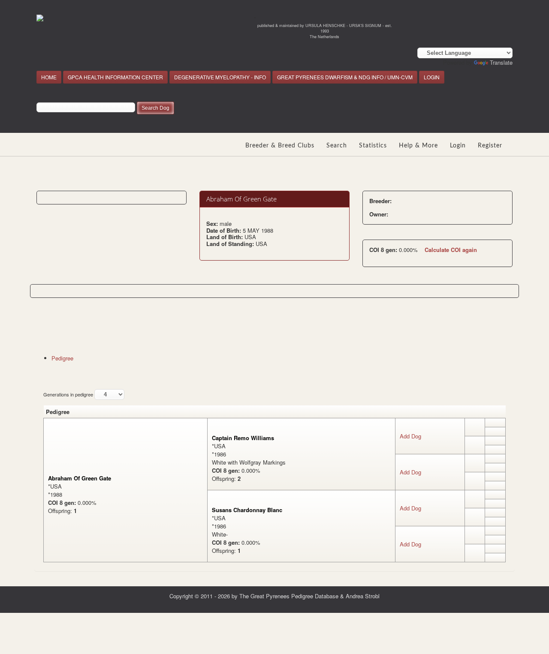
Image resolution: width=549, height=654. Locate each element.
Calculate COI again (451, 250)
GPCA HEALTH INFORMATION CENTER (115, 77)
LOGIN (432, 77)
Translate (501, 62)
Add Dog (410, 436)
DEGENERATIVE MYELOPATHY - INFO (220, 77)
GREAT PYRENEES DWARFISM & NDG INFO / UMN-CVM (345, 77)
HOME (49, 77)
